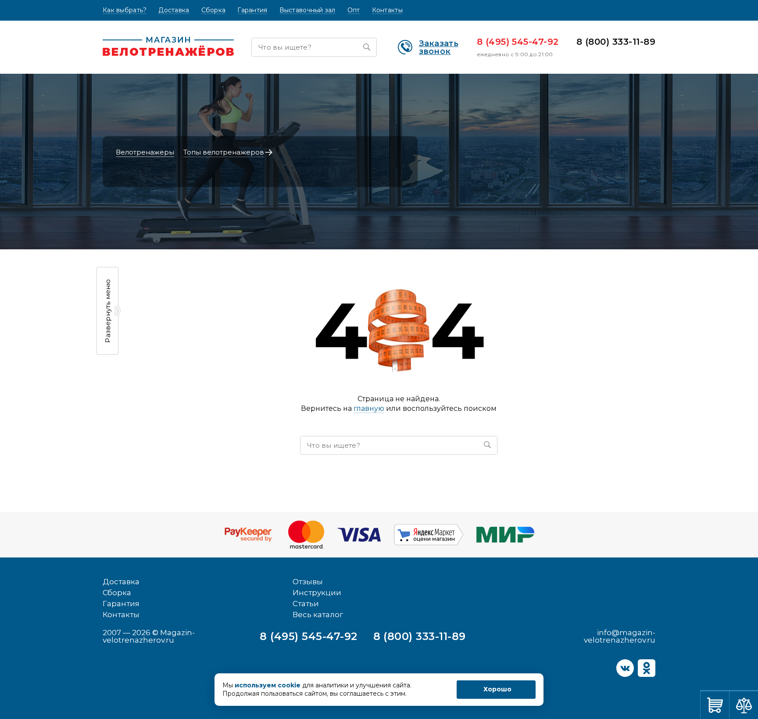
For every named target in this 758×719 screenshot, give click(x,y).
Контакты (387, 10)
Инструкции (317, 592)
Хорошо (497, 689)
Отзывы (308, 581)
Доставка (173, 10)
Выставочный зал (307, 10)
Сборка (213, 10)
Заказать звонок (438, 47)
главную (369, 408)
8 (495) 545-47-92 (518, 41)
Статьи (306, 603)
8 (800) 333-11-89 (615, 41)
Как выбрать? (125, 10)
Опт (353, 10)
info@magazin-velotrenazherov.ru (619, 636)
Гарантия (252, 10)
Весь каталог (318, 614)
